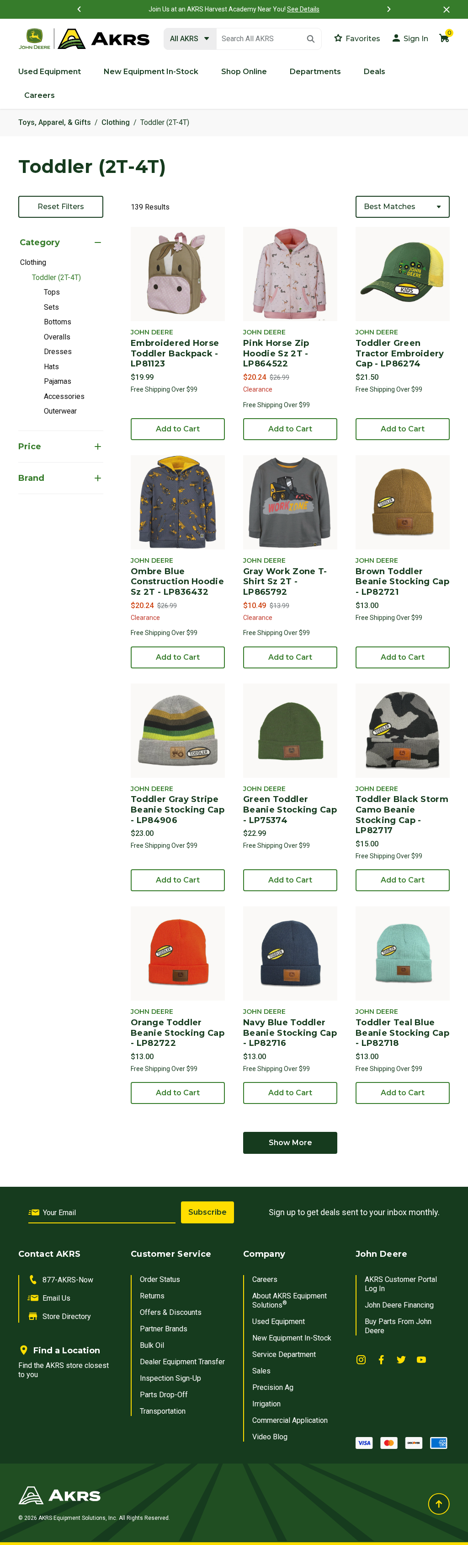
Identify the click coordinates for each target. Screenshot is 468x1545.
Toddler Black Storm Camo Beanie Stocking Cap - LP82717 (402, 814)
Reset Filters (60, 206)
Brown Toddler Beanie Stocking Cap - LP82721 (402, 581)
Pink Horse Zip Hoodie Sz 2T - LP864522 (276, 353)
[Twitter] (401, 1359)
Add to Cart (178, 429)
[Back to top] (439, 1504)
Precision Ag (272, 1387)
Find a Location (66, 1351)
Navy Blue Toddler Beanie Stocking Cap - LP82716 (290, 1032)
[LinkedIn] (361, 1359)
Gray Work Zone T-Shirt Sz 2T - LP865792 (285, 581)
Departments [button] (315, 71)
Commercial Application (290, 1420)
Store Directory (67, 1316)
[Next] (388, 9)
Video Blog (269, 1436)
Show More (290, 1142)
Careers (264, 1279)
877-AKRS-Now (68, 1280)
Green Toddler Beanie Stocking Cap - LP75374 (290, 809)
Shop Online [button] (244, 71)
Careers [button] (39, 95)
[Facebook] (381, 1359)
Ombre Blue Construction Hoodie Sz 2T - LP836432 (177, 581)
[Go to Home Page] (159, 1495)
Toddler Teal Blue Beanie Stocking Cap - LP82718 (402, 1032)
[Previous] (79, 9)
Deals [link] (374, 71)
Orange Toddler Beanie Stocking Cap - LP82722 (177, 1032)
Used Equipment (278, 1321)
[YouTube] (421, 1359)
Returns (152, 1296)
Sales (261, 1371)
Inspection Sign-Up (170, 1378)
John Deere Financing (399, 1305)
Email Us (56, 1298)
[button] (409, 37)
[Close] (446, 9)
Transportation (163, 1411)
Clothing (115, 122)
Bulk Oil (152, 1345)
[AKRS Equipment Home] (84, 39)
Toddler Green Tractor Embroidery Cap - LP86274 (400, 353)
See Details (303, 9)
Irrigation (266, 1404)
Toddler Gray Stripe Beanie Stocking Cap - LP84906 (177, 809)
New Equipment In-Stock (291, 1338)
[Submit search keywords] (311, 39)
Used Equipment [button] (49, 71)
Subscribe (207, 1212)
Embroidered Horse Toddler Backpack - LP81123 (175, 353)
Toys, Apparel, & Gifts (54, 122)
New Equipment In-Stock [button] (151, 71)
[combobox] (243, 39)
